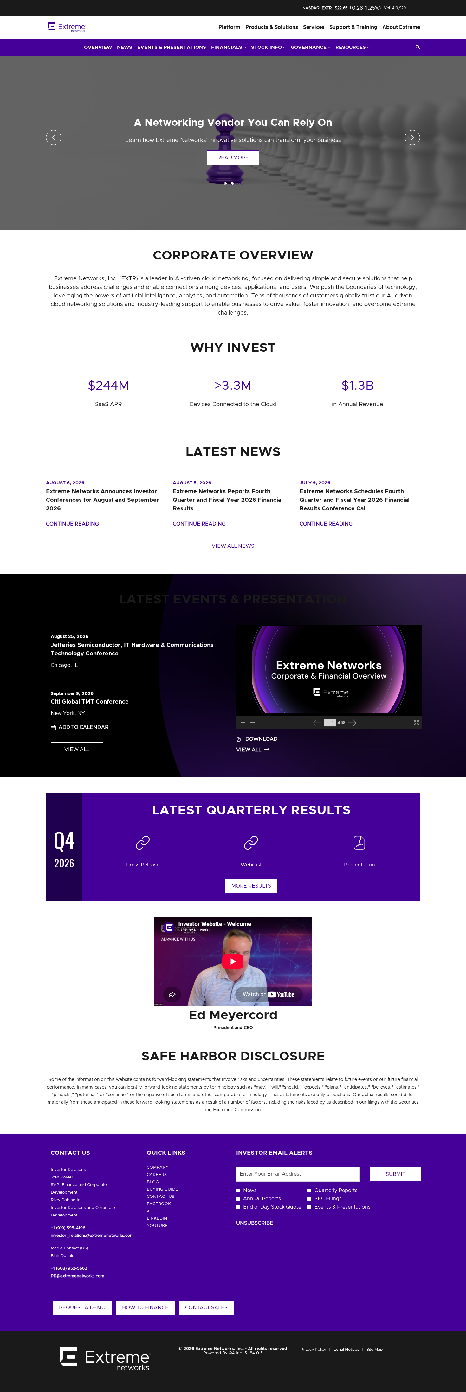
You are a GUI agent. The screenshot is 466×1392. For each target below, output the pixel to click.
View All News (233, 546)
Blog (162, 1182)
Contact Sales (206, 1307)
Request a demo (82, 1307)
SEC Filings (328, 1198)
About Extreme (401, 27)
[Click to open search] (416, 47)
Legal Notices (346, 1350)
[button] (79, 727)
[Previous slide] (412, 137)
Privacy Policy (313, 1350)
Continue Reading (72, 524)
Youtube (167, 1226)
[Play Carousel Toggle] (226, 183)
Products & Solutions (271, 27)
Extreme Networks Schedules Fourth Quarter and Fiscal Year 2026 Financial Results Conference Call (355, 500)
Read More (233, 157)
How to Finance (145, 1307)
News (250, 1190)
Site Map (374, 1350)
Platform (229, 27)
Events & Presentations (342, 1207)
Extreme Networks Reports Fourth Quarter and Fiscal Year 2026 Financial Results (228, 500)
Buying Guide (172, 1189)
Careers (166, 1175)
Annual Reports (262, 1198)
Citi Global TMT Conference (90, 702)
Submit (395, 1174)
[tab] (232, 183)
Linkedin (167, 1218)
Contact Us (170, 1197)
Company (167, 1167)
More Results (251, 886)
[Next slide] (53, 137)
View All (76, 749)
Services (313, 27)
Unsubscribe (254, 1223)
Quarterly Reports (336, 1190)
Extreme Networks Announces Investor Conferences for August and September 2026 (102, 500)
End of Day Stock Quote (272, 1207)
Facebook (169, 1204)
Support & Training (353, 27)
